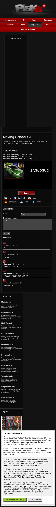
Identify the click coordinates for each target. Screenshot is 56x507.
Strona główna (10, 20)
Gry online (35, 25)
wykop (35, 198)
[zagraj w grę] (26, 193)
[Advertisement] (16, 82)
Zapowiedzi (48, 20)
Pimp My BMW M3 (8, 397)
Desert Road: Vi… (8, 334)
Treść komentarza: (10, 218)
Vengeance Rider (8, 387)
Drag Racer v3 (7, 366)
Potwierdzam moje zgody (15, 500)
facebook (21, 198)
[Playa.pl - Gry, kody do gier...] (33, 15)
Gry (24, 20)
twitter (39, 202)
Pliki (47, 25)
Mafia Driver (6, 302)
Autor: (5, 214)
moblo (27, 202)
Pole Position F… (7, 313)
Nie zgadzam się (35, 500)
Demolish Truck (7, 355)
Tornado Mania (7, 376)
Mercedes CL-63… (8, 344)
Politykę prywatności (12, 465)
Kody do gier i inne (28, 30)
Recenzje (10, 25)
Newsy (34, 20)
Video (23, 25)
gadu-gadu (13, 202)
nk (10, 198)
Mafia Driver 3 (6, 323)
